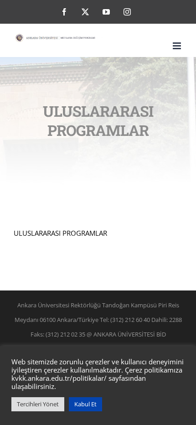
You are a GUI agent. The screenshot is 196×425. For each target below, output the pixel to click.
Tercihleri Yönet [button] (38, 404)
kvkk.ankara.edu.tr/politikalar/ (59, 378)
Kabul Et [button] (85, 404)
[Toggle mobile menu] (177, 46)
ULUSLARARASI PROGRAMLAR (60, 233)
